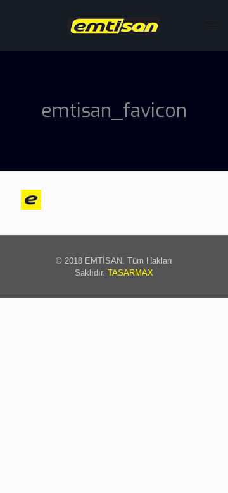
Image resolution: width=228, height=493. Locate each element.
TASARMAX (130, 272)
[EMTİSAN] (114, 25)
